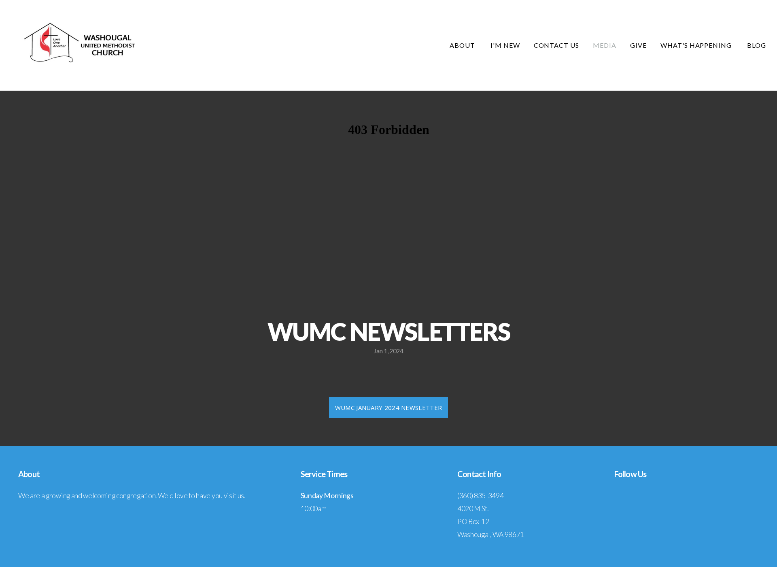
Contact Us (557, 45)
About (463, 45)
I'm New (505, 45)
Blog (756, 45)
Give (638, 45)
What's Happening (696, 45)
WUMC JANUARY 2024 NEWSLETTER (388, 407)
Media (604, 45)
